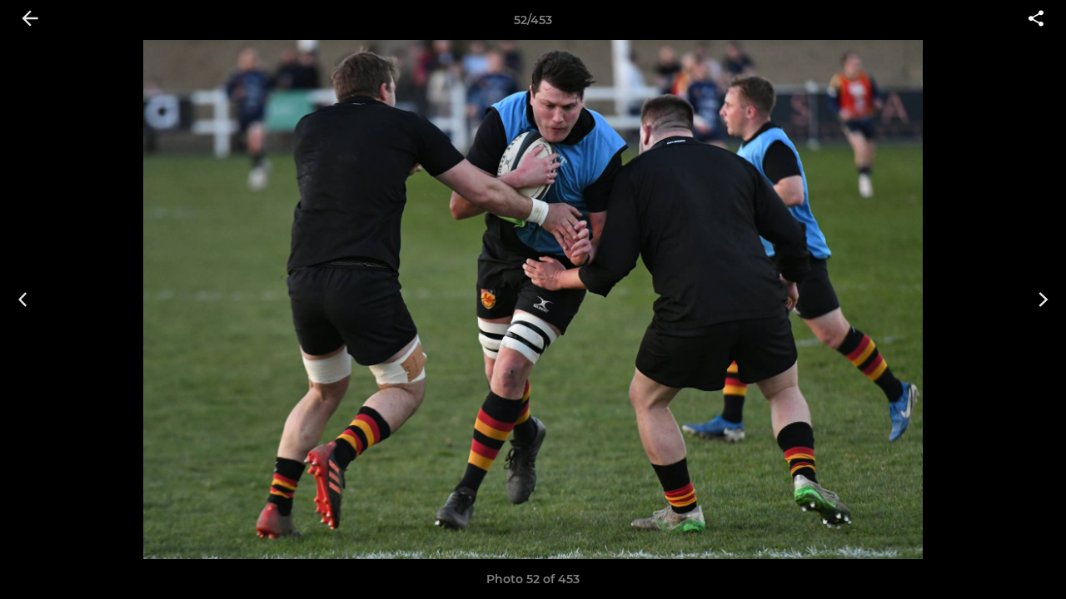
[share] (1036, 20)
